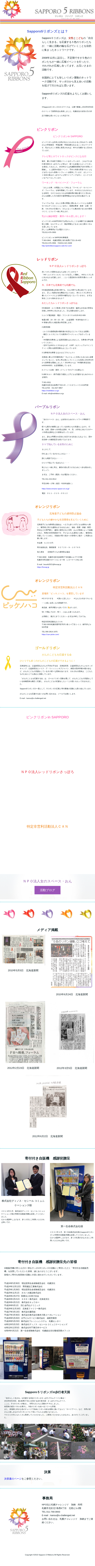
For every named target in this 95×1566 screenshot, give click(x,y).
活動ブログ (47, 890)
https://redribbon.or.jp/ (50, 391)
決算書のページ (13, 1478)
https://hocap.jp (43, 567)
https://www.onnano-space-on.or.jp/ (55, 489)
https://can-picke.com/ (50, 634)
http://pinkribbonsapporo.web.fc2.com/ (57, 246)
